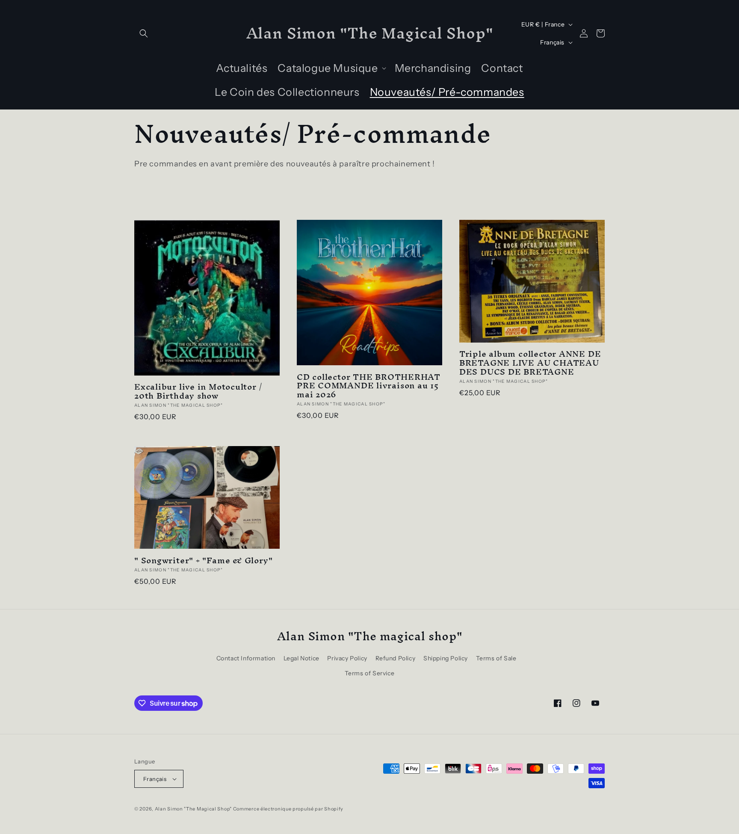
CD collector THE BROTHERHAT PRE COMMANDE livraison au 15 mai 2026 (368, 386)
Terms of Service (370, 673)
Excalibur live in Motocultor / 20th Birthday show (198, 391)
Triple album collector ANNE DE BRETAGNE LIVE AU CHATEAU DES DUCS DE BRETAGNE (530, 362)
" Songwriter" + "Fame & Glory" (203, 560)
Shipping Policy (445, 658)
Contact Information (245, 658)
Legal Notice (301, 658)
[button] (143, 33)
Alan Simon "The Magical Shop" (193, 809)
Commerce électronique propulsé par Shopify (288, 809)
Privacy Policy (347, 658)
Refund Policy (395, 658)
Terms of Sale (496, 658)
